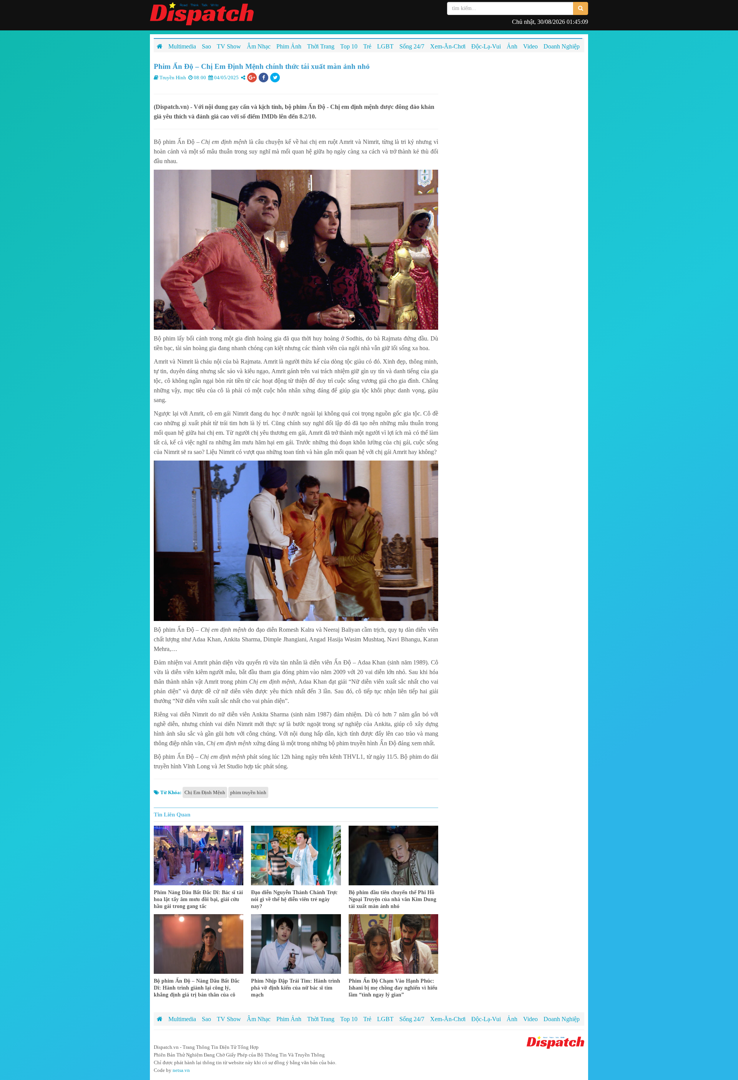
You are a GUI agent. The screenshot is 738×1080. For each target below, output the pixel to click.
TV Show (229, 1019)
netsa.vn (181, 1070)
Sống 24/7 (411, 1019)
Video (530, 1019)
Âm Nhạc (259, 1019)
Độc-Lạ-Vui (486, 1019)
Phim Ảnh (288, 1019)
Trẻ (367, 1019)
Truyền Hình (173, 77)
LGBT (385, 1019)
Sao (206, 1019)
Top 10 (348, 1019)
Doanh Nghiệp (562, 1019)
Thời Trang (320, 1019)
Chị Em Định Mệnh (204, 792)
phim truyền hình (248, 792)
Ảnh (512, 1019)
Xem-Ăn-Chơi (447, 1019)
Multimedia (182, 1019)
